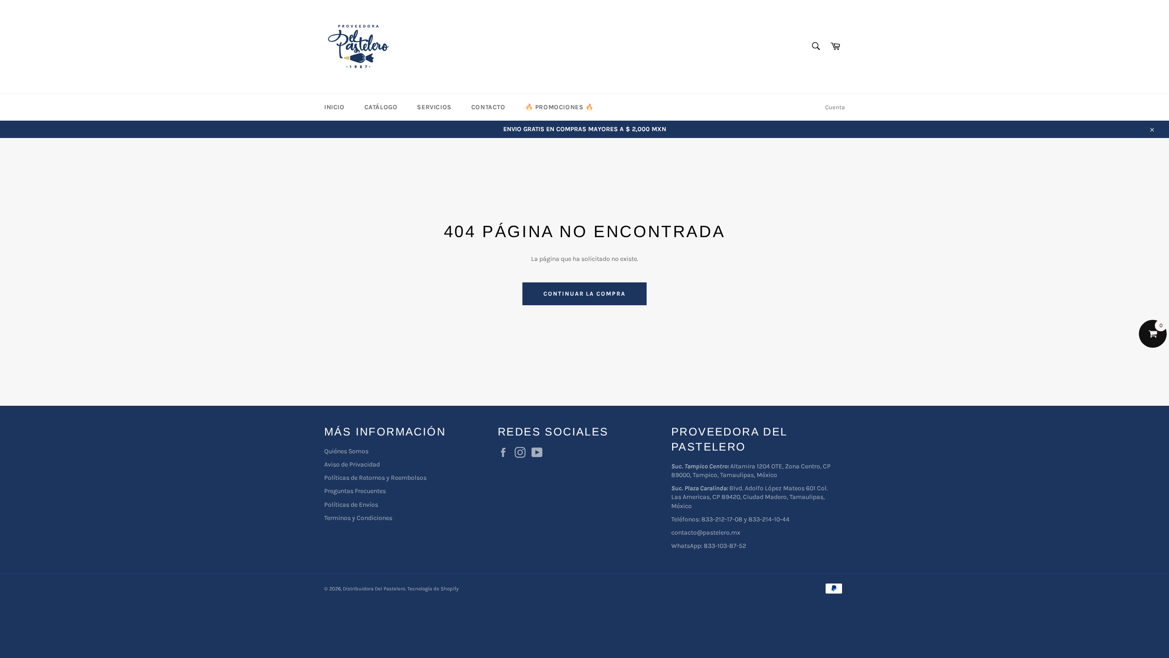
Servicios (434, 107)
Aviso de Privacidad (352, 464)
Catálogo (381, 107)
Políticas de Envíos (351, 505)
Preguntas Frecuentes (355, 491)
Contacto (488, 107)
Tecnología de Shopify (432, 589)
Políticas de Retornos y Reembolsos (375, 478)
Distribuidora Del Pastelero (374, 589)
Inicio (334, 107)
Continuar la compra (584, 293)
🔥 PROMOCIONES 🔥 (559, 107)
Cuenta (835, 107)
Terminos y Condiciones (358, 518)
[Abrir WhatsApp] (1146, 635)
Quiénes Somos (346, 451)
